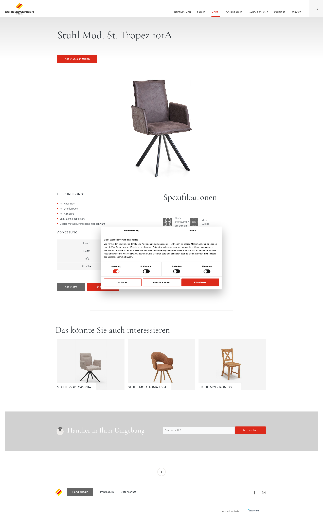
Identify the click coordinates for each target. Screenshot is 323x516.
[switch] (146, 271)
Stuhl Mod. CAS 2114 (90, 364)
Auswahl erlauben (161, 282)
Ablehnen (122, 282)
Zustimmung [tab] (131, 230)
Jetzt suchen (250, 430)
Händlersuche (258, 12)
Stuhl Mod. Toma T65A (161, 364)
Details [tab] (192, 230)
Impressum (107, 491)
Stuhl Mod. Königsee (232, 364)
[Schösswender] (19, 8)
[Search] (316, 8)
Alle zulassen (200, 282)
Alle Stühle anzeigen (77, 58)
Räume (201, 12)
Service (296, 12)
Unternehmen (181, 12)
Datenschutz (128, 491)
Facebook (254, 492)
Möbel (215, 12)
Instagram (263, 492)
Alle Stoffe (71, 286)
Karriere (279, 12)
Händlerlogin (80, 491)
